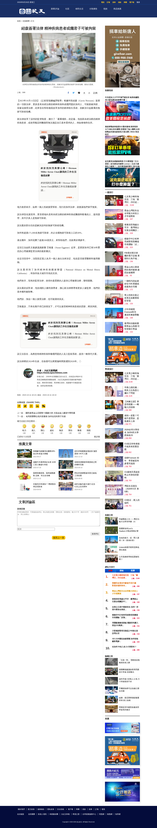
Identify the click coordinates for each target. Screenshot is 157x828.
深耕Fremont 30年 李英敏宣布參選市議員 (131, 461)
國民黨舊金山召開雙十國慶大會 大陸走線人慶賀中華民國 (50, 413)
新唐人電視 (42, 814)
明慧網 (101, 814)
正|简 (95, 93)
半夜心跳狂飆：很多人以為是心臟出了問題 (131, 390)
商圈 (125, 2)
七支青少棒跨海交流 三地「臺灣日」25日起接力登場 (131, 199)
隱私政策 (50, 809)
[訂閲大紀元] (122, 732)
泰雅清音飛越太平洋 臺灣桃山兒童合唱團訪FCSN (131, 228)
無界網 (117, 814)
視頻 (105, 9)
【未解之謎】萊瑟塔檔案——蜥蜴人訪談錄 (131, 404)
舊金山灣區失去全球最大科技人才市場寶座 (131, 213)
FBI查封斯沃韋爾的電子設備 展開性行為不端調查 (132, 256)
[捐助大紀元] (122, 778)
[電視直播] (122, 801)
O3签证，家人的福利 (132, 501)
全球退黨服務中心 (89, 814)
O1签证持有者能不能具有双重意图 (132, 447)
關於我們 (21, 809)
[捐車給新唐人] (122, 87)
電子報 (131, 2)
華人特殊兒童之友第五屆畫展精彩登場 (131, 298)
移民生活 (79, 9)
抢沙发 (97, 437)
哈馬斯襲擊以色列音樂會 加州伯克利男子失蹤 (46, 416)
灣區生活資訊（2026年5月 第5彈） (131, 489)
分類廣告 (93, 9)
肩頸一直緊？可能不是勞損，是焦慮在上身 (131, 418)
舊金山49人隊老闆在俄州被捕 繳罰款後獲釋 (132, 270)
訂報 (108, 2)
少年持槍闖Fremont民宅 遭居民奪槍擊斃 (131, 312)
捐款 (119, 2)
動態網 (109, 814)
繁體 (138, 2)
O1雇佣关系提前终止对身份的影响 (132, 475)
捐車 (114, 2)
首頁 (19, 21)
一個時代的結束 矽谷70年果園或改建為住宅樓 (131, 284)
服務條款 (41, 809)
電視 (102, 2)
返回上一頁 (58, 537)
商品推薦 (117, 9)
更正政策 (31, 809)
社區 (67, 9)
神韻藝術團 (54, 814)
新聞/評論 (55, 9)
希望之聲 (76, 814)
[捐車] (122, 364)
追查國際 (31, 814)
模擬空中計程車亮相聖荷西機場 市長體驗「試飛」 (131, 242)
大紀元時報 (65, 814)
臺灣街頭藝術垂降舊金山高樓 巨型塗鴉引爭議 (132, 326)
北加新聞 (26, 21)
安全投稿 (60, 809)
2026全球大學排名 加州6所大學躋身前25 (131, 432)
